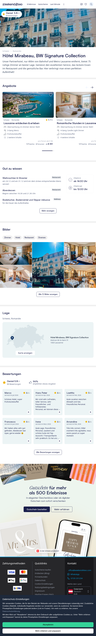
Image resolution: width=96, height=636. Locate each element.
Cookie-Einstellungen (44, 584)
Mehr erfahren (61, 509)
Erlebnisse (31, 4)
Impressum (40, 591)
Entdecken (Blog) (42, 573)
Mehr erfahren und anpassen (48, 631)
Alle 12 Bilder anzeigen (48, 294)
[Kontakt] (81, 4)
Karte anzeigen (25, 353)
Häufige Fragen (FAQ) (44, 594)
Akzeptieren (48, 625)
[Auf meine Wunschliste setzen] (50, 95)
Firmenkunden (41, 576)
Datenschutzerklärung (11, 611)
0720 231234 (77, 578)
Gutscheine (43, 4)
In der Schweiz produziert (49, 551)
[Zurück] (92, 87)
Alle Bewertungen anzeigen (48, 452)
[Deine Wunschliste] (86, 4)
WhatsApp (74, 574)
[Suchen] (91, 4)
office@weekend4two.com (79, 570)
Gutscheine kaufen (43, 569)
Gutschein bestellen (37, 509)
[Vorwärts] (87, 87)
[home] (12, 4)
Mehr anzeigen (48, 211)
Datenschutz (40, 580)
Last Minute (55, 4)
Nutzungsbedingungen (45, 587)
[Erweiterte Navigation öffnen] (64, 4)
